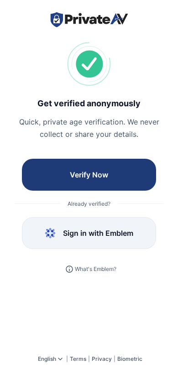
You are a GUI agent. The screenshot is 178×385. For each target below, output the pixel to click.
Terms (78, 358)
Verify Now (89, 174)
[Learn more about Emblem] (69, 269)
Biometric (129, 358)
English (47, 358)
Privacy (102, 358)
